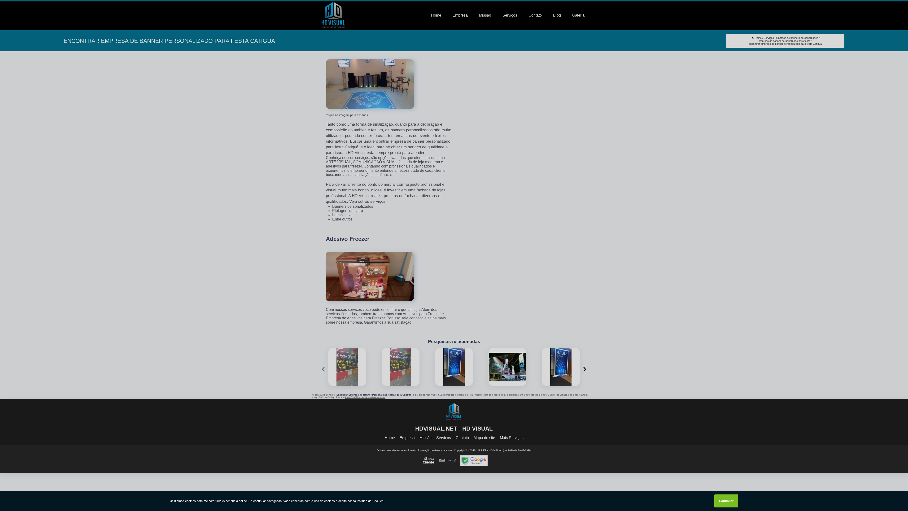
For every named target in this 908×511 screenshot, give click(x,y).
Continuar (726, 501)
